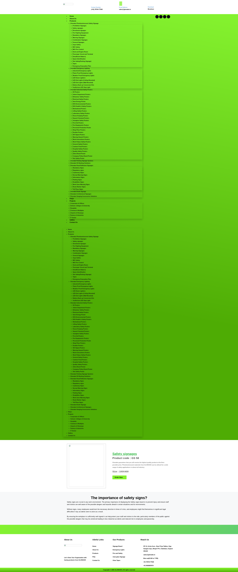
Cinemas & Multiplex (77, 210)
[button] (102, 227)
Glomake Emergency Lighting (80, 68)
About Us (73, 18)
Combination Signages (80, 40)
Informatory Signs (78, 177)
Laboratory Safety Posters (81, 113)
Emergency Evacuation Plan (82, 66)
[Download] (149, 3)
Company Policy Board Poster (82, 156)
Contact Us (74, 222)
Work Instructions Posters (81, 139)
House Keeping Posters (80, 115)
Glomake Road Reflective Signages (81, 165)
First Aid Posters (78, 123)
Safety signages (78, 28)
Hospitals (73, 208)
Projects (72, 201)
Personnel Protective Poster (82, 127)
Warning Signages (79, 37)
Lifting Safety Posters (80, 111)
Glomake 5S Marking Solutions (80, 163)
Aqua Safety (77, 44)
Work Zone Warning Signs (81, 184)
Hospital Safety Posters (80, 149)
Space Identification (79, 59)
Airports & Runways (77, 213)
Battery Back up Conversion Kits (83, 85)
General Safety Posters (80, 144)
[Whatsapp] (157, 16)
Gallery (72, 220)
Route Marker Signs (79, 187)
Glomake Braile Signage (78, 191)
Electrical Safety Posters (81, 99)
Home (72, 16)
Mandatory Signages (79, 35)
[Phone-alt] (168, 16)
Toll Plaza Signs (78, 189)
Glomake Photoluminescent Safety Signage (84, 23)
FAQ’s (72, 198)
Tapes (75, 63)
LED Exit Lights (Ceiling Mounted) (84, 80)
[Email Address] (120, 3)
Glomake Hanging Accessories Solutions (83, 196)
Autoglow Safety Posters (81, 120)
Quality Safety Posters (80, 151)
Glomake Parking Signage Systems (81, 161)
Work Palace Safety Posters (82, 142)
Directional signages (79, 30)
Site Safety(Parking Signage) (82, 61)
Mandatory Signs (78, 168)
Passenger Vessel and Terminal (83, 54)
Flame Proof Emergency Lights (83, 73)
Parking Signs (77, 179)
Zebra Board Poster (79, 153)
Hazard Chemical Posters (81, 118)
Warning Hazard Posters (81, 137)
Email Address (123, 7)
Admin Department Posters (81, 94)
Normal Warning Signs (80, 175)
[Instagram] (164, 16)
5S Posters (76, 92)
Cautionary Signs (78, 172)
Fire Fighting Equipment (80, 33)
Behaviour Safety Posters (81, 97)
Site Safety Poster (78, 158)
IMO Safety (76, 47)
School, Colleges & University (80, 205)
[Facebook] (161, 16)
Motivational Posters (79, 108)
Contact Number (96, 7)
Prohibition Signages (79, 25)
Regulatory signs (78, 170)
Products (73, 21)
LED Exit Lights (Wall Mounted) (83, 82)
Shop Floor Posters (79, 130)
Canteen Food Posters (80, 146)
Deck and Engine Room (80, 52)
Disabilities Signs (78, 182)
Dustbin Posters (78, 132)
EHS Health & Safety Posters (82, 106)
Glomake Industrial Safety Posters (81, 89)
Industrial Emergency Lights (82, 71)
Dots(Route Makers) (79, 56)
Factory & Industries (77, 215)
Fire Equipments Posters (81, 125)
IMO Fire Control (78, 49)
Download (151, 7)
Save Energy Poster (79, 101)
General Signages (78, 42)
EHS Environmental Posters (82, 104)
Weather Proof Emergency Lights (83, 75)
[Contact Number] (93, 3)
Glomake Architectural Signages (80, 194)
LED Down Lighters (79, 78)
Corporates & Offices (77, 203)
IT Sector (73, 217)
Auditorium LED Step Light (81, 87)
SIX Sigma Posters (79, 134)
